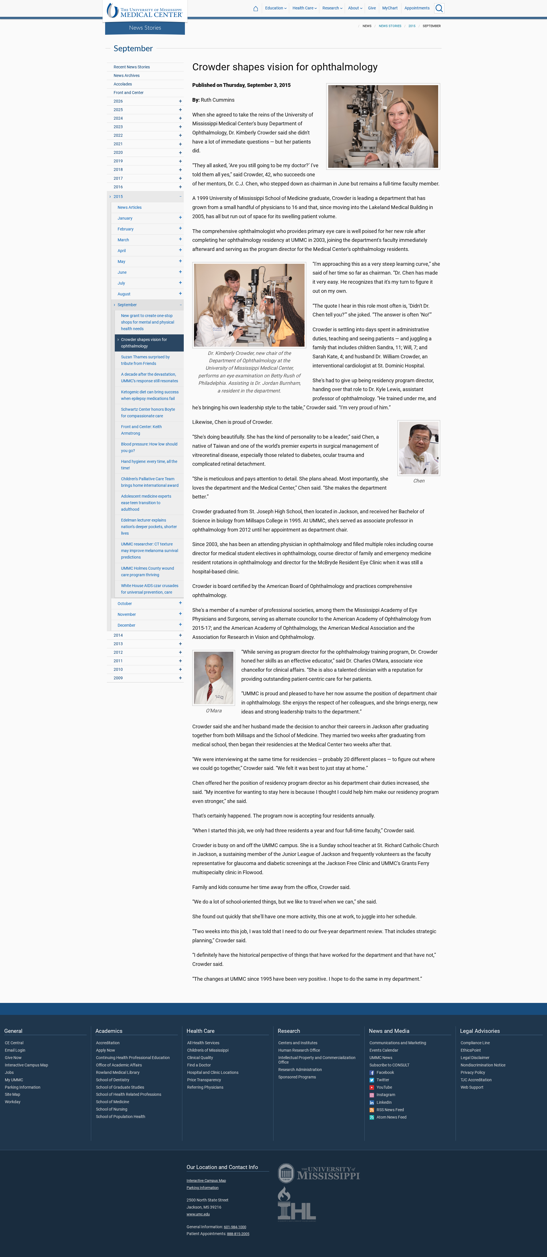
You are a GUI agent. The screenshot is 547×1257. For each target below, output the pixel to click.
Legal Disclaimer (475, 1058)
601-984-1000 (235, 1227)
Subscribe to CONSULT (389, 1065)
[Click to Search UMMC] (439, 8)
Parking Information (22, 1087)
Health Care (303, 8)
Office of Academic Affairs (119, 1065)
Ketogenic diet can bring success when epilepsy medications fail (150, 395)
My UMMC (14, 1080)
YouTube (383, 1087)
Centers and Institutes (297, 1043)
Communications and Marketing (398, 1043)
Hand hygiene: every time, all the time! (149, 465)
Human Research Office (299, 1050)
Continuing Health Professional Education (133, 1058)
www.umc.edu (198, 1214)
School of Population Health (120, 1117)
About (353, 8)
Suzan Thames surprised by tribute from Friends (145, 360)
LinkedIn (383, 1102)
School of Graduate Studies (120, 1087)
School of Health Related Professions (128, 1094)
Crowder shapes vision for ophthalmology (144, 343)
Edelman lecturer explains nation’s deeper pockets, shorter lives (149, 527)
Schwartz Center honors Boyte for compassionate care (148, 412)
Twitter (381, 1080)
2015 (412, 26)
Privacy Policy (473, 1072)
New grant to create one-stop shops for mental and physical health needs (147, 322)
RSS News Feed (389, 1110)
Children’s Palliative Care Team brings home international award (150, 482)
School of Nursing (111, 1109)
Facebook (384, 1072)
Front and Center (129, 92)
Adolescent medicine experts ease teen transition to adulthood (146, 503)
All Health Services (203, 1043)
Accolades (123, 84)
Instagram (384, 1095)
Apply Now (105, 1050)
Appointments (417, 8)
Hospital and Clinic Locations (212, 1072)
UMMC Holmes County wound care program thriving (147, 571)
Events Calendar (384, 1050)
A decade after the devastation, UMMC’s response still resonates (149, 377)
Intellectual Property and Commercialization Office (317, 1060)
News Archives (127, 75)
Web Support (472, 1087)
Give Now (13, 1058)
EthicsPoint (471, 1050)
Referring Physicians (205, 1087)
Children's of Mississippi (207, 1050)
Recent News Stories (132, 67)
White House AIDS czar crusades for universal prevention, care (149, 589)
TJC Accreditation (476, 1080)
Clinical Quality (200, 1058)
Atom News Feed (390, 1117)
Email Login (15, 1050)
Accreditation (108, 1043)
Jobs (9, 1072)
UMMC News (381, 1058)
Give (372, 8)
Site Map (12, 1094)
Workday (13, 1102)
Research (331, 8)
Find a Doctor (199, 1065)
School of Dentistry (112, 1080)
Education (274, 8)
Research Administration (300, 1070)
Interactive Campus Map (26, 1065)
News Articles (130, 207)
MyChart (390, 8)
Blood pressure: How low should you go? (149, 447)
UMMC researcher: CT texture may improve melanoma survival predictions (149, 551)
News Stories (145, 27)
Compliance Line (475, 1043)
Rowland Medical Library (118, 1072)
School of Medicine (112, 1102)
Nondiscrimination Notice (483, 1065)
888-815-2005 (238, 1234)
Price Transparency (204, 1080)
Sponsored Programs (297, 1077)
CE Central (14, 1043)
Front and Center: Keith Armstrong (141, 430)
